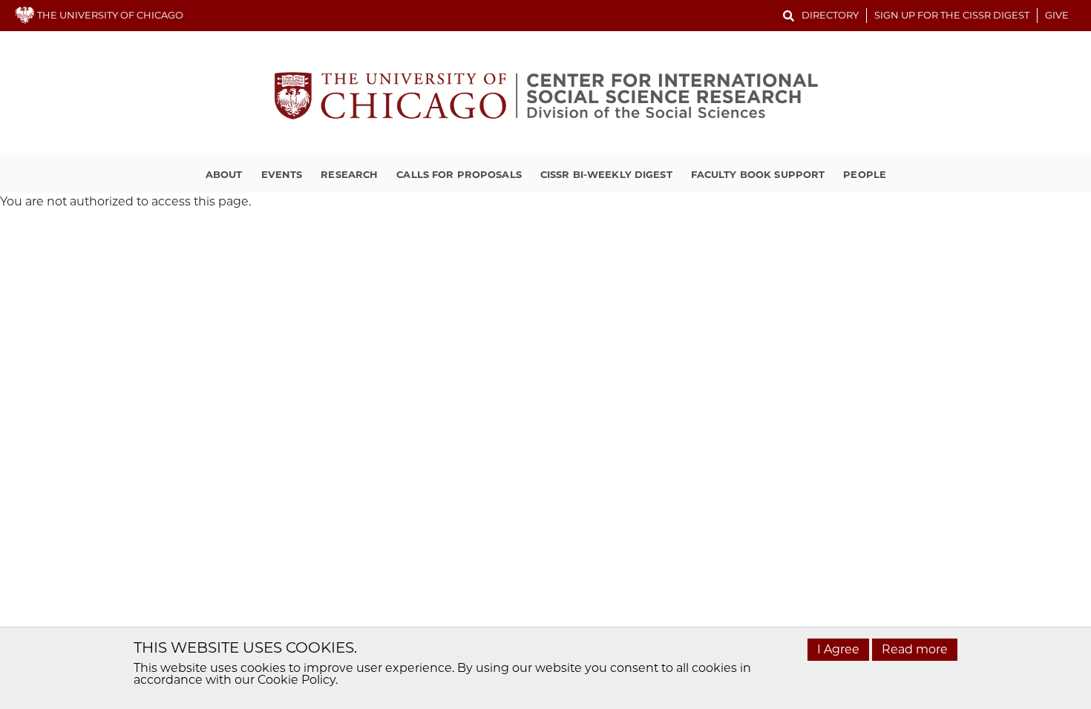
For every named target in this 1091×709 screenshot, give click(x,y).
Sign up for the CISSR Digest (951, 15)
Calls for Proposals (458, 174)
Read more (915, 649)
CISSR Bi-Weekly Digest (606, 174)
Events (282, 174)
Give (1057, 15)
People (864, 174)
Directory (830, 15)
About (224, 174)
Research (349, 174)
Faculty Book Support (758, 174)
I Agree (838, 649)
